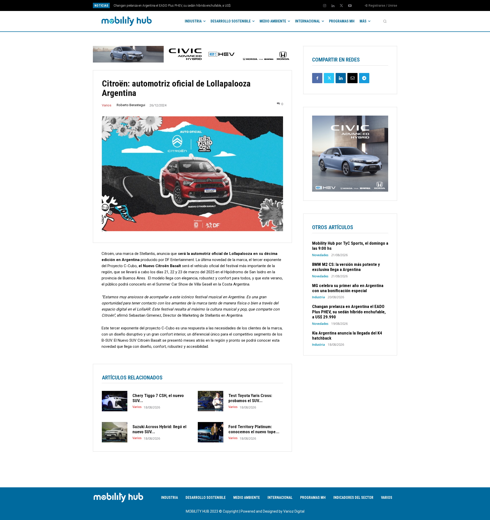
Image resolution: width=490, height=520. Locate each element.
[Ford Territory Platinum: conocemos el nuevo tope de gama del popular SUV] (210, 432)
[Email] (352, 78)
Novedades (320, 255)
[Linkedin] (333, 5)
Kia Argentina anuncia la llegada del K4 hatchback (147, 5)
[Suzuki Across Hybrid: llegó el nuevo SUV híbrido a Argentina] (114, 432)
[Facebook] (317, 78)
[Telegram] (364, 78)
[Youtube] (349, 5)
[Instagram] (324, 5)
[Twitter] (341, 5)
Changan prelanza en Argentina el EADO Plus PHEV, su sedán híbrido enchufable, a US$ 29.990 (349, 311)
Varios (106, 105)
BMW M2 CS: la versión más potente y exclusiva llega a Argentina (346, 267)
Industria (318, 297)
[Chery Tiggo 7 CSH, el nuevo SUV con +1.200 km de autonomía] (114, 401)
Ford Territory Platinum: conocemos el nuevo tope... (253, 429)
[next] (262, 5)
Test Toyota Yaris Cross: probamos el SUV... (250, 398)
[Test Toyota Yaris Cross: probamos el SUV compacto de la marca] (210, 401)
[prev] (254, 5)
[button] (385, 21)
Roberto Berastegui (131, 105)
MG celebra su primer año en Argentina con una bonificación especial (347, 288)
